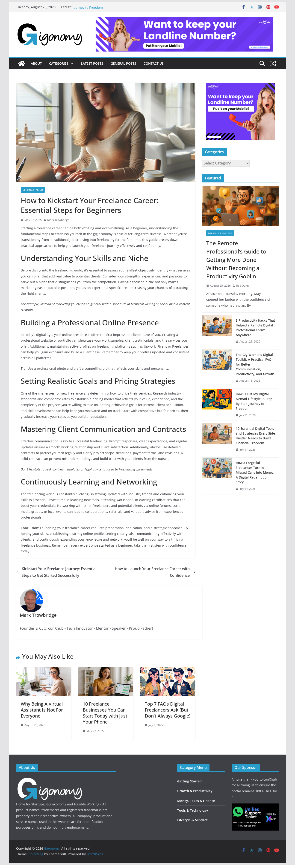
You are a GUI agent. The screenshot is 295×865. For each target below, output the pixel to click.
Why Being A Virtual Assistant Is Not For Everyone (42, 710)
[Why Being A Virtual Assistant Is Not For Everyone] (43, 670)
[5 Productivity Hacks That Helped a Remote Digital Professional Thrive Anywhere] (217, 331)
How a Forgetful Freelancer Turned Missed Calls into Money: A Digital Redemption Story (255, 472)
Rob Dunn (242, 286)
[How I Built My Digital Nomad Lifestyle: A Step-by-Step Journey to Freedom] (217, 405)
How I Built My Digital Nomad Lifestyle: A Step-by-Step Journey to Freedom (255, 401)
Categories (58, 63)
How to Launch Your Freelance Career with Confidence (152, 572)
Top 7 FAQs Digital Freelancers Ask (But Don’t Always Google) (167, 710)
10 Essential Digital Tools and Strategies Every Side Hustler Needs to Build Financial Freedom (255, 435)
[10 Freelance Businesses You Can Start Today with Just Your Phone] (105, 670)
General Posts (123, 63)
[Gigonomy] (21, 63)
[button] (71, 63)
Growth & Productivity (194, 791)
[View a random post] (273, 63)
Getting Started (33, 189)
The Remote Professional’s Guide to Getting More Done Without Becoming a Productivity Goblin (236, 259)
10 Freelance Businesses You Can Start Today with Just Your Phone (105, 713)
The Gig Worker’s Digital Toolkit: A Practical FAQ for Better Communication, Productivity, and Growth (255, 364)
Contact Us (154, 63)
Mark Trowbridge (58, 220)
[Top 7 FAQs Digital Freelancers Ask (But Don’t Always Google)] (167, 670)
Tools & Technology (192, 810)
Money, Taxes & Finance (196, 801)
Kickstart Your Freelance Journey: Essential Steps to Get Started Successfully (59, 572)
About (36, 63)
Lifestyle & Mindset (220, 233)
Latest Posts (92, 63)
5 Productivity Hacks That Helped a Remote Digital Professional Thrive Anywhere (255, 327)
